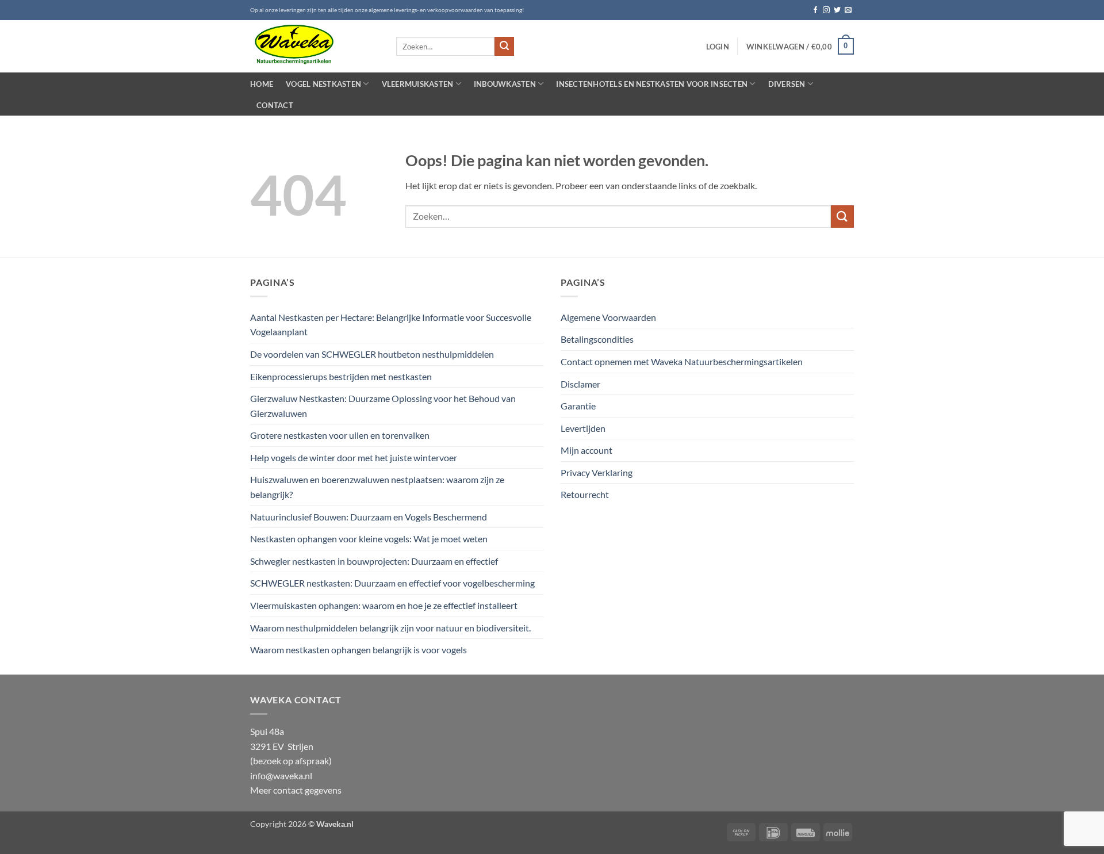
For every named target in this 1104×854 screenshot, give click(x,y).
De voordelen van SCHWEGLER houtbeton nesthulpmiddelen (372, 354)
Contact (274, 105)
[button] (717, 46)
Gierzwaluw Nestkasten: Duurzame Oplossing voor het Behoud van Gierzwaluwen (383, 406)
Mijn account (586, 450)
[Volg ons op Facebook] (815, 10)
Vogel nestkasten (323, 84)
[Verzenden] (504, 46)
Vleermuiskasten (418, 84)
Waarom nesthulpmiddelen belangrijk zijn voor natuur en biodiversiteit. (390, 627)
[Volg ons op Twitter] (837, 10)
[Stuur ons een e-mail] (848, 10)
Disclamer (580, 383)
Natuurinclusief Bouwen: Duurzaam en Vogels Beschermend (368, 516)
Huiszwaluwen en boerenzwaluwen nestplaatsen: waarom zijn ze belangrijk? (377, 487)
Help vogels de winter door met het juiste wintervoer (353, 457)
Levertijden (583, 428)
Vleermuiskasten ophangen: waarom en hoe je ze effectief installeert (384, 605)
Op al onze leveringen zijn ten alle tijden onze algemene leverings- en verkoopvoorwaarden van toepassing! (387, 10)
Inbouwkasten (505, 84)
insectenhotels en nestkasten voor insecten (651, 84)
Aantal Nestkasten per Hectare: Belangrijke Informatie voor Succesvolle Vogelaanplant (390, 325)
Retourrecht (585, 494)
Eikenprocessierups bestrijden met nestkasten (341, 376)
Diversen (787, 84)
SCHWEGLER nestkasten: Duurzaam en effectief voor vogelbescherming (392, 582)
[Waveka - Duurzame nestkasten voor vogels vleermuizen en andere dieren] (314, 46)
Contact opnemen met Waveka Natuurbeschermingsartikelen (682, 361)
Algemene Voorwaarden (608, 317)
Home (261, 84)
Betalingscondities (597, 339)
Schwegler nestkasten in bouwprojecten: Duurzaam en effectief (374, 561)
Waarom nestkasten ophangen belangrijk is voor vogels (358, 649)
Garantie (578, 405)
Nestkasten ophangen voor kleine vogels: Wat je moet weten (369, 538)
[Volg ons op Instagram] (826, 10)
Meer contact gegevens (296, 789)
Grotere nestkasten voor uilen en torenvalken (340, 435)
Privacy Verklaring (596, 472)
